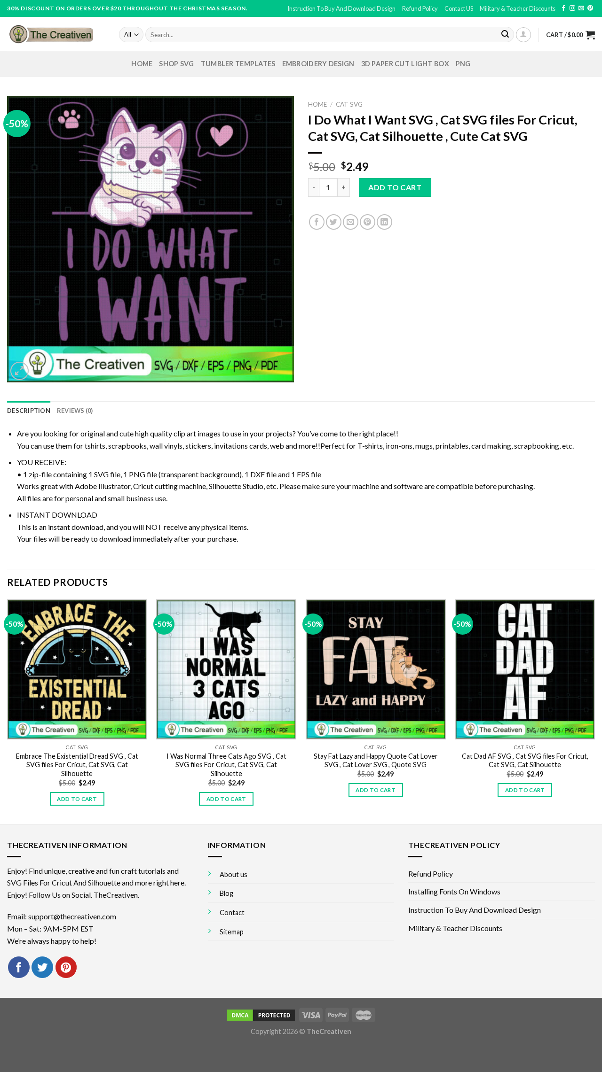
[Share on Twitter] (333, 222)
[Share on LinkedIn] (384, 222)
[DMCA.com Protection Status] (261, 1014)
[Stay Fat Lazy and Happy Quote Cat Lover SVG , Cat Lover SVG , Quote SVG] (376, 669)
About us (233, 874)
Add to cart (394, 187)
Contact (232, 913)
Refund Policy (420, 8)
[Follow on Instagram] (572, 8)
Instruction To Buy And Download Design (341, 8)
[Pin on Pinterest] (367, 222)
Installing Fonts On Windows (454, 891)
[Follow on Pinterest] (590, 8)
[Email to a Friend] (350, 222)
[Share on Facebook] (317, 222)
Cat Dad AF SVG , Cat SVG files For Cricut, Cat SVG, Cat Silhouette (525, 760)
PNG (463, 64)
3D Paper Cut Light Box (405, 64)
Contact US (458, 8)
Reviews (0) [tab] (75, 410)
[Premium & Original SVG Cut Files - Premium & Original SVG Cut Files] (56, 34)
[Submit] (505, 35)
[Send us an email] (581, 8)
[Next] (594, 710)
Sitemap (232, 932)
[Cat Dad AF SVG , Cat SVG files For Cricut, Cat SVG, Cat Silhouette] (525, 669)
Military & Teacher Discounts (517, 8)
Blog (226, 893)
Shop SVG (176, 64)
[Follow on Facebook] (563, 8)
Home (141, 64)
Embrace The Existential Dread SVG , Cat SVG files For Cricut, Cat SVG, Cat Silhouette (77, 764)
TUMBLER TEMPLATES (238, 64)
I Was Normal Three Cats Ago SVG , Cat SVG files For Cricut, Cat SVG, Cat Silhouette (226, 764)
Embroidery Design (318, 64)
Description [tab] (28, 410)
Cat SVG (349, 104)
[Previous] (7, 710)
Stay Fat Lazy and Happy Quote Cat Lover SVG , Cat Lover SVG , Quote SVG (376, 760)
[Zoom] (19, 371)
